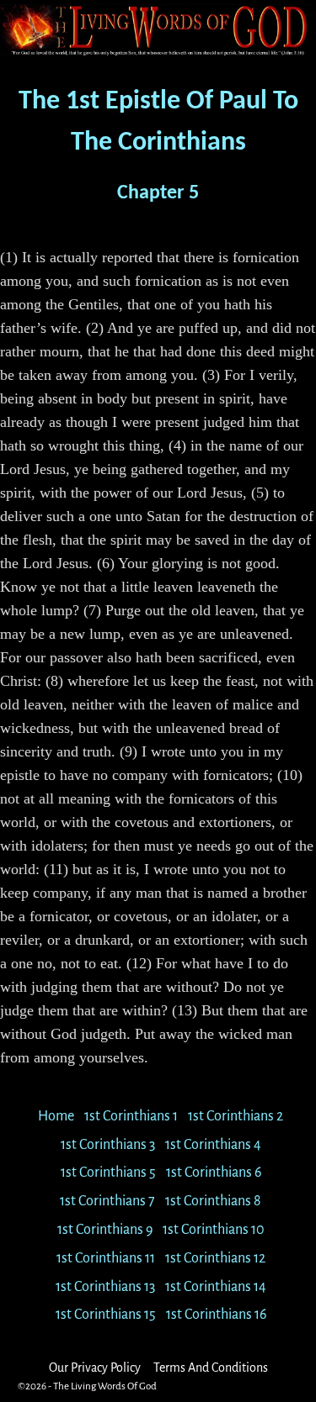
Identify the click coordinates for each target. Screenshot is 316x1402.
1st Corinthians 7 (107, 1201)
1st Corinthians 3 (108, 1144)
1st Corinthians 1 (131, 1116)
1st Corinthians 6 (213, 1172)
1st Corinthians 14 (215, 1286)
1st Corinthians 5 (108, 1172)
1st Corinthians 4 (213, 1144)
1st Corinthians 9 (105, 1229)
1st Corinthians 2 (235, 1116)
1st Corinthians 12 (215, 1258)
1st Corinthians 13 (105, 1286)
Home (56, 1116)
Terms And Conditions (210, 1367)
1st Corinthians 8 (213, 1201)
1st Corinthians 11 (105, 1258)
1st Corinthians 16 (216, 1314)
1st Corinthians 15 (106, 1314)
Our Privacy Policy (95, 1367)
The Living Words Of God (105, 1386)
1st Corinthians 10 (214, 1229)
